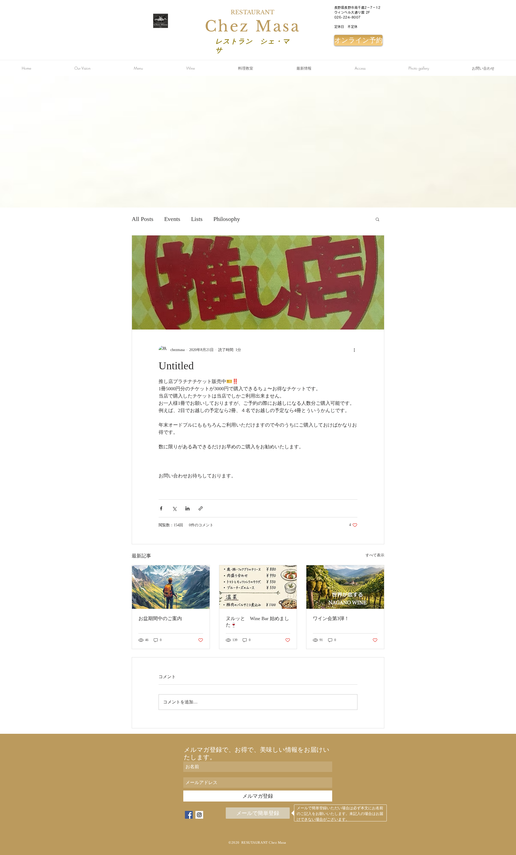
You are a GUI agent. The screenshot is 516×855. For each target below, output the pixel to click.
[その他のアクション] (354, 350)
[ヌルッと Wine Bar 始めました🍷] (258, 587)
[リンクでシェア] (200, 508)
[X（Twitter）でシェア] (174, 508)
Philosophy (226, 219)
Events (172, 219)
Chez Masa (252, 26)
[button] (483, 68)
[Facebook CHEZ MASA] (189, 815)
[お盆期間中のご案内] (171, 587)
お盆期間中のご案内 (160, 618)
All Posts (142, 219)
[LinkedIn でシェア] (187, 508)
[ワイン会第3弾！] (345, 587)
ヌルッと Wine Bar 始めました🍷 (257, 622)
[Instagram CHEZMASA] (199, 815)
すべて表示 (375, 555)
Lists (197, 219)
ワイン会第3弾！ (331, 618)
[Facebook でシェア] (161, 508)
